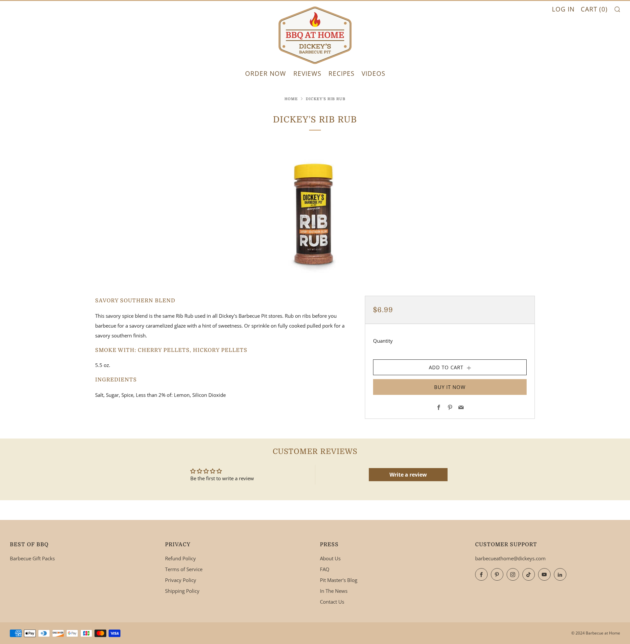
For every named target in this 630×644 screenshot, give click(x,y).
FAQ (324, 569)
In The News (333, 591)
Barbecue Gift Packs (32, 558)
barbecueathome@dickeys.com (510, 558)
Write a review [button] (408, 474)
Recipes (341, 73)
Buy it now (450, 387)
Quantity (383, 340)
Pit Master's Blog (338, 580)
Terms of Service (183, 569)
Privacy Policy (180, 580)
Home (291, 99)
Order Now (265, 73)
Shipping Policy (182, 591)
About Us (330, 558)
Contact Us (332, 601)
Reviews (307, 73)
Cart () (594, 9)
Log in (563, 9)
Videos (373, 73)
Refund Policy (180, 558)
